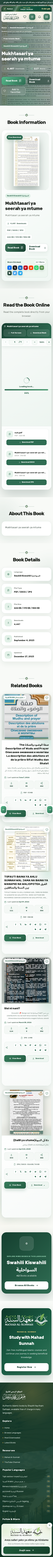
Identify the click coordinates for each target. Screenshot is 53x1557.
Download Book (34, 80)
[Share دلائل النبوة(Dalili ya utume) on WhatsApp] (40, 1171)
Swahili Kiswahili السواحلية (21, 28)
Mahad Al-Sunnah (12, 1457)
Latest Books (10, 1443)
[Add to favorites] (46, 698)
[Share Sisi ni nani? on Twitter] (40, 1050)
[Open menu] (47, 17)
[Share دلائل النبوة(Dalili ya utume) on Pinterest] (30, 1171)
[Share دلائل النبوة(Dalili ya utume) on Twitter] (40, 1176)
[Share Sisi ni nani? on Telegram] (45, 1050)
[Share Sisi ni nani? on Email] (45, 1045)
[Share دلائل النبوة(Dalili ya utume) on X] (20, 1171)
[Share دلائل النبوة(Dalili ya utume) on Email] (45, 1171)
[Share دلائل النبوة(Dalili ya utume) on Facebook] (15, 1171)
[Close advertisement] (49, 1525)
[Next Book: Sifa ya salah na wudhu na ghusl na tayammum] (49, 809)
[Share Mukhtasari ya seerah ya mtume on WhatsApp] (36, 268)
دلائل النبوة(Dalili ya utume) (31, 1140)
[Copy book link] (9, 273)
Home (4, 28)
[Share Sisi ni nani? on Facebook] (15, 1045)
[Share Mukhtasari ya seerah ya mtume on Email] (42, 268)
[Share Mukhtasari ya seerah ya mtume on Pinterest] (25, 268)
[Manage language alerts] (39, 17)
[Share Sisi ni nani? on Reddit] (35, 1045)
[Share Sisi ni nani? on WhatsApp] (40, 1045)
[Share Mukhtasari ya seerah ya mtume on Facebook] (9, 268)
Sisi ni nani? (12, 1008)
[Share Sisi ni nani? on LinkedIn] (25, 1045)
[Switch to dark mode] (32, 17)
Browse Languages (13, 1433)
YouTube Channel (12, 1462)
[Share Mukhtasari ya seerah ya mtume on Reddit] (31, 268)
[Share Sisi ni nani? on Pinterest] (30, 1045)
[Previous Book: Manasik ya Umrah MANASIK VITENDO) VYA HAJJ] (3, 810)
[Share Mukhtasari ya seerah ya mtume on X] (15, 268)
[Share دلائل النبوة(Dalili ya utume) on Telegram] (45, 1176)
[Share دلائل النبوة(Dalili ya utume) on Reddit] (35, 1171)
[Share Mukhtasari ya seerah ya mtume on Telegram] (20, 273)
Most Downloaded (12, 1438)
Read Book (11, 80)
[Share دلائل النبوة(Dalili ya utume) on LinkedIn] (25, 1171)
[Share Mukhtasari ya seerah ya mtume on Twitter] (15, 273)
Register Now (24, 1367)
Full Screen (16, 333)
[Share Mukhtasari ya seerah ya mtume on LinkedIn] (20, 268)
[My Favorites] (25, 17)
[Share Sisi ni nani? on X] (20, 1045)
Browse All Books (24, 1285)
